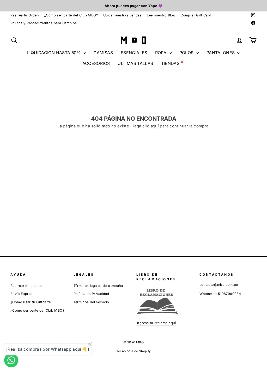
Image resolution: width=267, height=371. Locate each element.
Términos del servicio (91, 302)
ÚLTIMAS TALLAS (135, 63)
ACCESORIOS (96, 63)
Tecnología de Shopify (133, 351)
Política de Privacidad (91, 294)
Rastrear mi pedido (26, 286)
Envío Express (22, 294)
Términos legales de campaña (98, 286)
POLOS (187, 52)
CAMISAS (103, 52)
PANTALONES (221, 52)
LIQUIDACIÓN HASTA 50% (54, 52)
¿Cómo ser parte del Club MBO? (71, 15)
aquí (155, 125)
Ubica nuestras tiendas (122, 15)
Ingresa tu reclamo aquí (156, 323)
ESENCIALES (134, 52)
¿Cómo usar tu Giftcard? (31, 302)
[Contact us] (11, 360)
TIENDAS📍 (173, 63)
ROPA (161, 52)
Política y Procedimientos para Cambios (43, 23)
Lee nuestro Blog (161, 15)
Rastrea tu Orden (24, 15)
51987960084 (229, 294)
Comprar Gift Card (195, 15)
